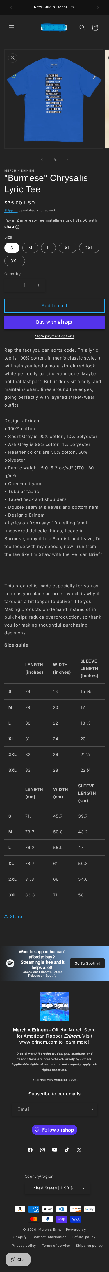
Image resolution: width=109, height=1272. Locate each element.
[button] (11, 27)
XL (67, 247)
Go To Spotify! (87, 963)
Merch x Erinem (51, 1229)
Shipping (11, 210)
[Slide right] (67, 159)
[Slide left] (41, 159)
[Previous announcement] (10, 7)
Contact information (50, 1237)
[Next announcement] (98, 7)
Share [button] (16, 916)
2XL (89, 247)
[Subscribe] (91, 1109)
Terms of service (56, 1245)
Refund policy (84, 1237)
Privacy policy (24, 1245)
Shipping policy (89, 1245)
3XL (14, 260)
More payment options (54, 336)
